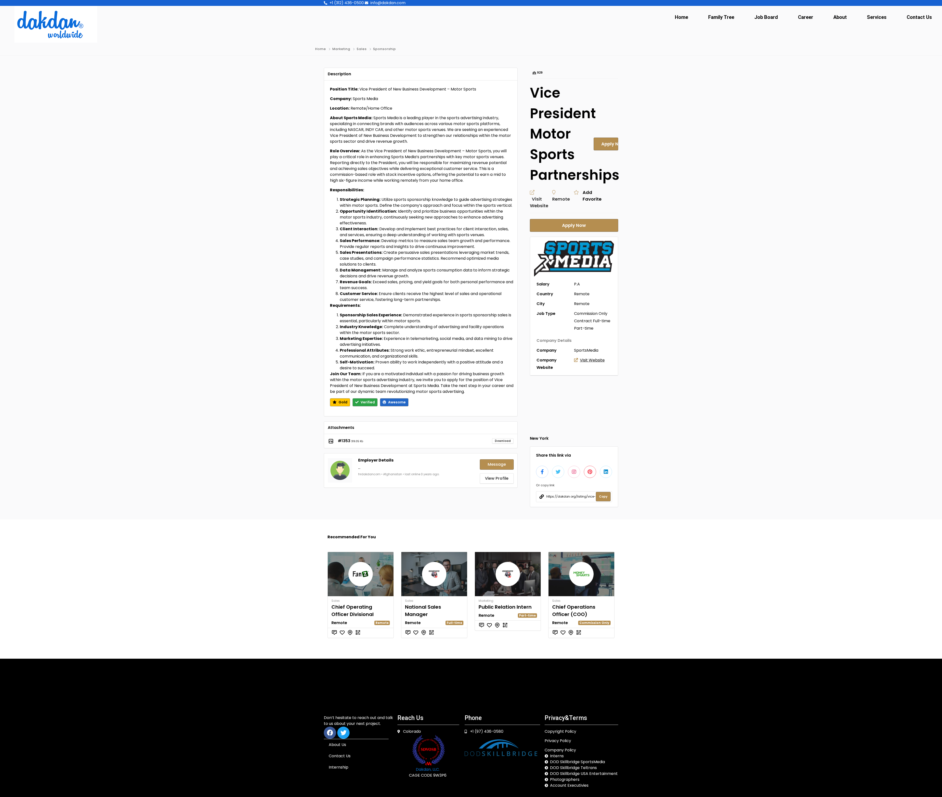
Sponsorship (384, 49)
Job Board (766, 17)
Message (497, 464)
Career (805, 17)
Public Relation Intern (505, 607)
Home (681, 17)
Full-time (601, 321)
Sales (362, 49)
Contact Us (919, 17)
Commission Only (590, 313)
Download (503, 441)
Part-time (583, 328)
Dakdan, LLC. (428, 769)
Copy (603, 496)
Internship (338, 767)
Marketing (341, 49)
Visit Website (592, 360)
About (840, 17)
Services (877, 17)
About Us (337, 744)
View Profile (497, 478)
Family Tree (721, 17)
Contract (583, 321)
